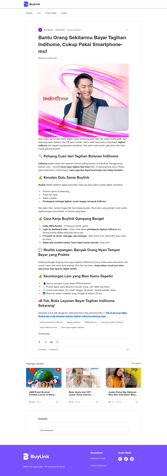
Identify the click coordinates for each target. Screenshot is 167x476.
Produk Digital (51, 13)
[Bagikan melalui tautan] (57, 342)
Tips (39, 13)
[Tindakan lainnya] (127, 29)
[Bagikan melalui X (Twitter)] (45, 342)
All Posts (29, 13)
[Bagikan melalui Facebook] (39, 342)
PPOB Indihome (90, 322)
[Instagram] (120, 459)
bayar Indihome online (48, 327)
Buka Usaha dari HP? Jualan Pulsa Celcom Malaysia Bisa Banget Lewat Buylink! (83, 393)
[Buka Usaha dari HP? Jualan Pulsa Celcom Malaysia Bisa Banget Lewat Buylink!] (83, 378)
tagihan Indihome (73, 322)
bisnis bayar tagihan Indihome (72, 327)
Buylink (64, 13)
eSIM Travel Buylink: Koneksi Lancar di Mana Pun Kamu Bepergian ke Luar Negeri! (41, 393)
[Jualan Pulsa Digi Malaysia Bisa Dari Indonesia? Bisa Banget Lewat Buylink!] (123, 378)
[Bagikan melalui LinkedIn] (51, 342)
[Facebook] (132, 459)
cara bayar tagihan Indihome (112, 322)
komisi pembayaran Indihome (51, 322)
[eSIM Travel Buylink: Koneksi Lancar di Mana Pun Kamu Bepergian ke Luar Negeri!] (43, 378)
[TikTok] (126, 459)
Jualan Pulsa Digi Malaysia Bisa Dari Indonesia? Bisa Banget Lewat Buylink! (122, 393)
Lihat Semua (136, 363)
